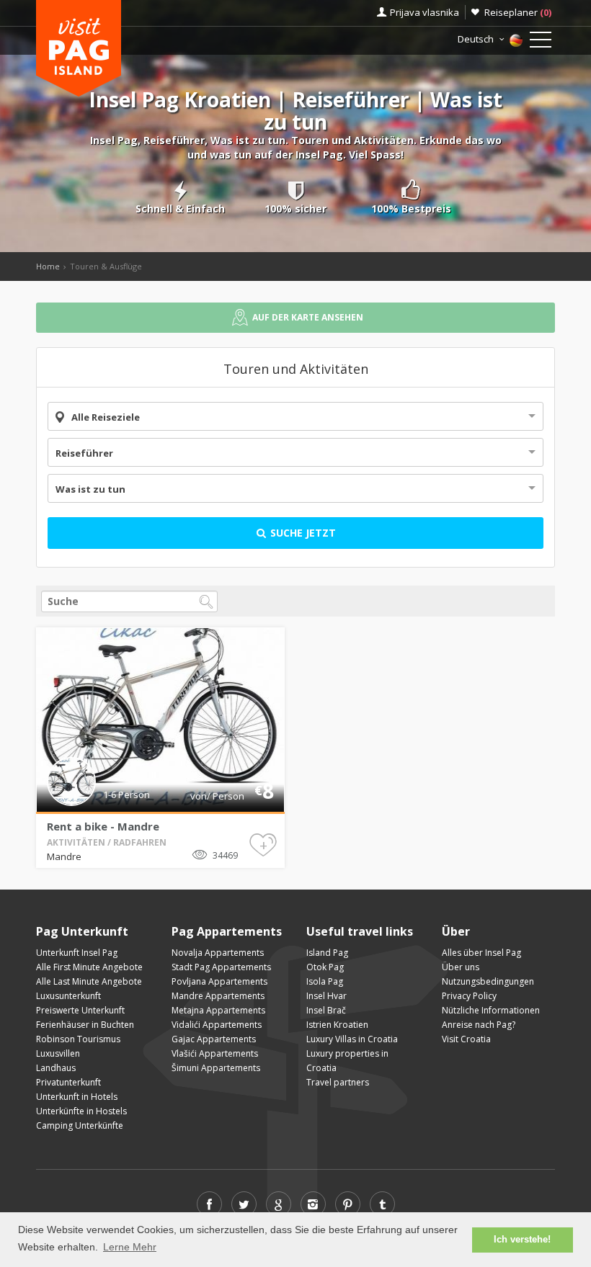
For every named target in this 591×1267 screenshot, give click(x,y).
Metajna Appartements (218, 1010)
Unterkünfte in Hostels (81, 1111)
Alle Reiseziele (105, 417)
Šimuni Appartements (216, 1068)
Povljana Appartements (219, 981)
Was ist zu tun (90, 489)
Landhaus (56, 1068)
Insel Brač (326, 1010)
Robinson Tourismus (78, 1039)
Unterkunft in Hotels (76, 1097)
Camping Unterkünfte (79, 1125)
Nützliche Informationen (491, 1010)
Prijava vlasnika (424, 12)
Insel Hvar (326, 996)
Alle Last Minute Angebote (89, 981)
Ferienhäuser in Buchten (85, 1024)
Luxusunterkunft (68, 996)
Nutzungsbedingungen (488, 981)
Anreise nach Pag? (478, 1024)
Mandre (64, 856)
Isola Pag (324, 981)
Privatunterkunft (68, 1082)
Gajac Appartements (214, 1039)
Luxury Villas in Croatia (352, 1039)
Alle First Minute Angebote (89, 967)
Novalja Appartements (218, 952)
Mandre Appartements (218, 996)
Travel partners (337, 1082)
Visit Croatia (466, 1039)
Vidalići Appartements (217, 1024)
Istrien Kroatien (337, 1024)
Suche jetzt (301, 533)
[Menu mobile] (540, 42)
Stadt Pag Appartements (221, 967)
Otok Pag (325, 967)
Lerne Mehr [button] (129, 1247)
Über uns (460, 967)
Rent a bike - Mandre (103, 826)
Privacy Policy (469, 996)
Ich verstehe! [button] (522, 1240)
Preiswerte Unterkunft (80, 1010)
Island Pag (327, 952)
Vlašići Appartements (215, 1053)
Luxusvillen (58, 1053)
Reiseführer (84, 453)
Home (48, 266)
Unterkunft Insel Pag (76, 952)
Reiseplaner (517, 12)
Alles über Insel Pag (481, 952)
